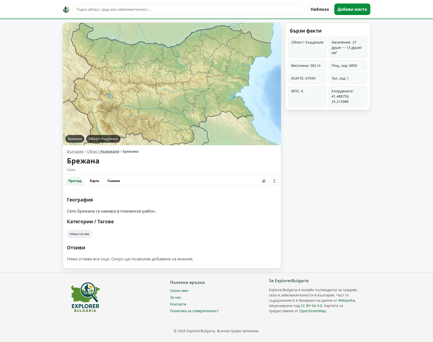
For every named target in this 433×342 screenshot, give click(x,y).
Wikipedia (346, 300)
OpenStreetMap (312, 310)
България (75, 151)
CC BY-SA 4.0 (311, 305)
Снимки (113, 181)
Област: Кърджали (103, 138)
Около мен (179, 290)
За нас (175, 297)
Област (103, 151)
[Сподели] (274, 181)
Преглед (74, 181)
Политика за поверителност (194, 310)
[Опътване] (264, 181)
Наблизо (320, 9)
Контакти (178, 304)
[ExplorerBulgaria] (66, 9)
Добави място (352, 9)
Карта (94, 181)
